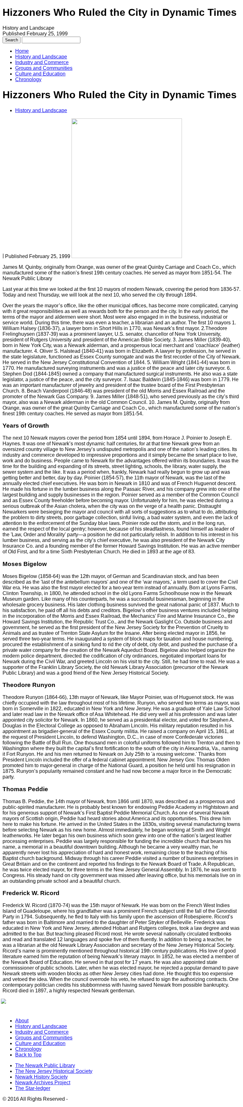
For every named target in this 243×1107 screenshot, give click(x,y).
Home (22, 51)
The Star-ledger (32, 1088)
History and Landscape (41, 56)
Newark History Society (41, 1077)
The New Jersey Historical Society (53, 1071)
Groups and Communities (43, 68)
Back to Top (28, 1054)
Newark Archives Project (42, 1082)
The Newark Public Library (45, 1065)
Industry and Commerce (42, 62)
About (21, 1020)
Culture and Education (40, 73)
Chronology (28, 79)
